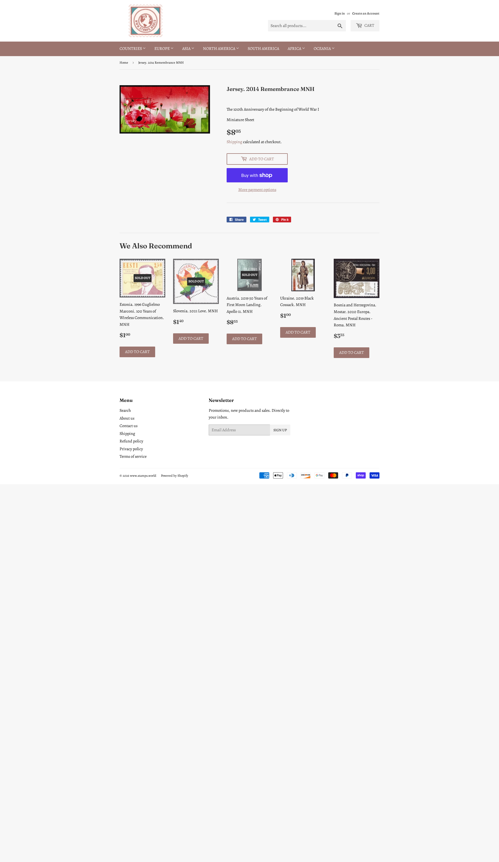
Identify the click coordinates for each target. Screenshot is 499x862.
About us (127, 418)
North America (219, 48)
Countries (131, 48)
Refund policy (131, 441)
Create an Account (365, 13)
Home (124, 62)
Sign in (339, 13)
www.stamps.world (143, 475)
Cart (369, 25)
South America (263, 48)
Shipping (234, 142)
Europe (162, 48)
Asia (186, 48)
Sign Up (280, 430)
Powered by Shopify (174, 475)
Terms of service (133, 456)
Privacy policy (131, 449)
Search (125, 410)
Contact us (128, 426)
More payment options (257, 190)
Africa (295, 48)
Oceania (323, 48)
